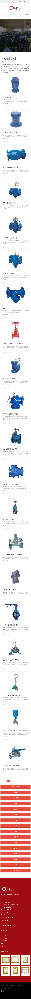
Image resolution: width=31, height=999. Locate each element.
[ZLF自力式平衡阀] (15, 260)
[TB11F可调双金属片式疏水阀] (15, 541)
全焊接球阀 (4, 930)
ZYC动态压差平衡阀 (9, 203)
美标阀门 (3, 935)
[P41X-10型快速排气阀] (15, 119)
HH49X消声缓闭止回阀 (10, 449)
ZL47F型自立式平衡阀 (10, 238)
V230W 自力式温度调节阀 (11, 695)
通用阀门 (3, 946)
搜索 (21, 1)
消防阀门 (15, 848)
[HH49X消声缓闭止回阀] (15, 436)
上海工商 (2, 991)
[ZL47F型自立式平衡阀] (15, 225)
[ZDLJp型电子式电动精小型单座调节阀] (15, 717)
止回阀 (15, 831)
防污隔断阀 (15, 853)
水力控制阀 (15, 792)
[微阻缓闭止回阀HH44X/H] (15, 471)
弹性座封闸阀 (15, 798)
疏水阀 (15, 859)
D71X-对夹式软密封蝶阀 (11, 625)
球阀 (2, 943)
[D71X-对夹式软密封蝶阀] (15, 612)
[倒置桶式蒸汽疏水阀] (15, 577)
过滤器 (15, 842)
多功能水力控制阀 (15, 787)
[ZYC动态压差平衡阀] (15, 190)
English (27, 1)
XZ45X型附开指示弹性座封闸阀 (13, 343)
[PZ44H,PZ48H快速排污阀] (15, 752)
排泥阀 (15, 803)
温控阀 (15, 820)
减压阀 (15, 809)
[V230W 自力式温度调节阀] (15, 682)
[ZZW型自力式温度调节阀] (15, 647)
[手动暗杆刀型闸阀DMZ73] (15, 506)
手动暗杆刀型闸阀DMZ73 (11, 519)
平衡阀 (15, 814)
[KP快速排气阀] (15, 84)
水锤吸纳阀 (15, 837)
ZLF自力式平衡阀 (8, 273)
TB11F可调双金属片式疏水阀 (12, 555)
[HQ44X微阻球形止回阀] (15, 155)
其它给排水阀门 (15, 870)
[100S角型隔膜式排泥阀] (15, 401)
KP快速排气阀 (7, 97)
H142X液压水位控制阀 (10, 379)
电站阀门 (3, 933)
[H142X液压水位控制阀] (15, 366)
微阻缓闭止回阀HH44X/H (11, 484)
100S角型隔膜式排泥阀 (10, 414)
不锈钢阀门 (4, 938)
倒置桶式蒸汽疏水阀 (9, 590)
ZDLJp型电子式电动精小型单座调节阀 (15, 730)
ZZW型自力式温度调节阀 (11, 660)
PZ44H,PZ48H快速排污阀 (11, 766)
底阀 (15, 865)
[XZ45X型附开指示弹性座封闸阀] (15, 330)
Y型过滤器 (6, 308)
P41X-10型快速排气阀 (10, 132)
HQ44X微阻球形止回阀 (10, 168)
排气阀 (15, 826)
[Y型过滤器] (15, 295)
